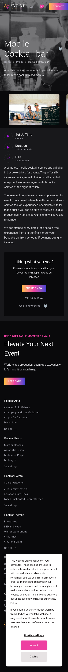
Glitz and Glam (13, 541)
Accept (34, 645)
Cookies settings (34, 635)
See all (8, 429)
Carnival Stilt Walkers (17, 407)
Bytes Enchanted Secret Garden (23, 499)
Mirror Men (11, 422)
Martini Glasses (13, 445)
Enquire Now (34, 288)
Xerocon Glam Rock (16, 494)
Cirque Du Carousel (16, 417)
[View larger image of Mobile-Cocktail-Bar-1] (34, 109)
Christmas (10, 536)
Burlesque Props (14, 455)
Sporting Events (14, 482)
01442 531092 (34, 297)
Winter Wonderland (16, 531)
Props (19, 61)
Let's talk (14, 381)
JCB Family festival (16, 489)
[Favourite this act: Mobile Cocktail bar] (60, 48)
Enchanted (10, 521)
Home (7, 61)
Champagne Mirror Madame (21, 412)
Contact (58, 6)
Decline (34, 656)
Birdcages (10, 460)
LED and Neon (12, 526)
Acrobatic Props (14, 450)
